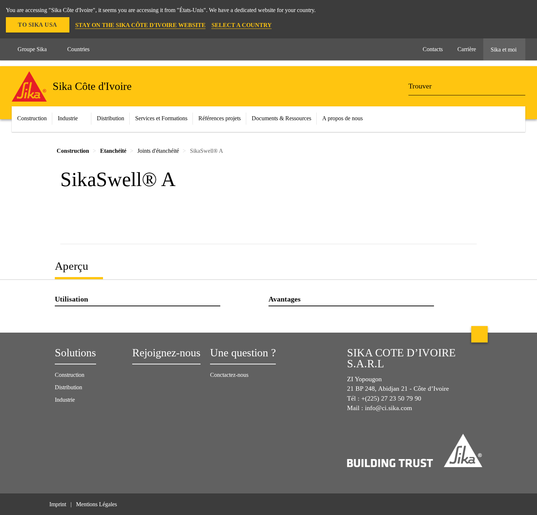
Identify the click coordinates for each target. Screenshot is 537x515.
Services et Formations (161, 118)
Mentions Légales (96, 504)
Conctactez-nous (229, 375)
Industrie (68, 118)
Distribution (110, 118)
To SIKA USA (37, 25)
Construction (69, 375)
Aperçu (71, 266)
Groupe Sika (32, 49)
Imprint (57, 504)
